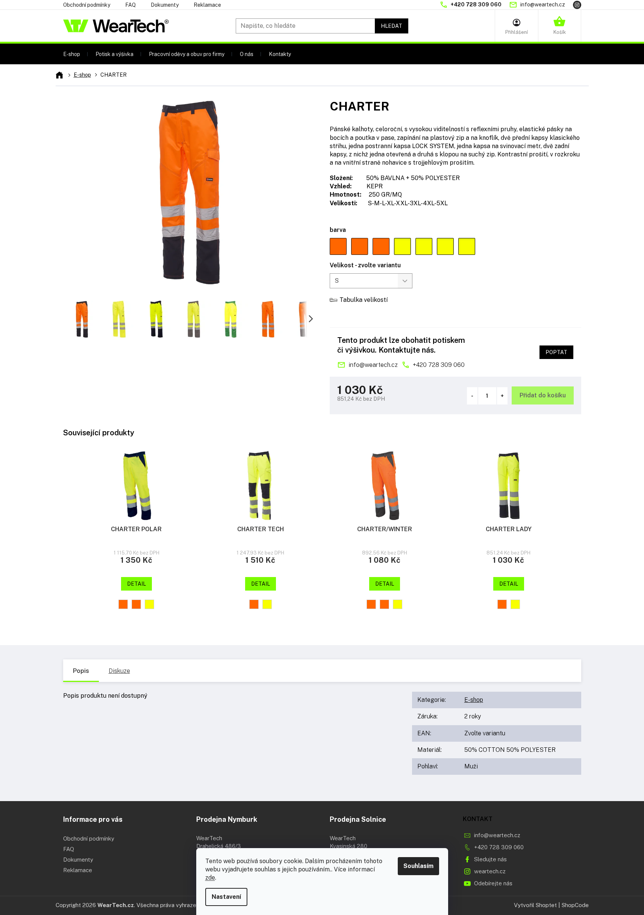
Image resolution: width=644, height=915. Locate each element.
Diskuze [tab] (119, 670)
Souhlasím (418, 866)
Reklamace (207, 5)
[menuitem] (72, 54)
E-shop (473, 699)
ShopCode (575, 905)
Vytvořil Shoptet (535, 905)
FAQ (130, 5)
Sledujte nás (490, 859)
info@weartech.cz (373, 364)
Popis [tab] (81, 670)
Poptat (556, 352)
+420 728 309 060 (439, 364)
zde (210, 877)
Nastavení (226, 896)
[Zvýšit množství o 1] (502, 396)
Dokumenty (165, 5)
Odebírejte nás (493, 883)
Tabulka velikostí (363, 299)
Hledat (391, 26)
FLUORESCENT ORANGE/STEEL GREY (136, 604)
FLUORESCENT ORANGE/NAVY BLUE (123, 604)
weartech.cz (490, 871)
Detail (136, 584)
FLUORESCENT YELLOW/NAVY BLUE (149, 604)
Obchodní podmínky (86, 5)
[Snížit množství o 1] (472, 396)
